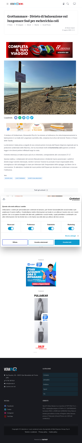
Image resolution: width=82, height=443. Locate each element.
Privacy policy (43, 432)
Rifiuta (15, 242)
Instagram (10, 413)
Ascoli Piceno (47, 25)
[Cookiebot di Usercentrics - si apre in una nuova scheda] (71, 199)
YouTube (10, 416)
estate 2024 (8, 178)
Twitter (9, 409)
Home (10, 25)
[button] (68, 4)
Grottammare (20, 178)
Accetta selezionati (41, 242)
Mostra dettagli (70, 236)
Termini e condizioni (31, 432)
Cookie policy (53, 432)
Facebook (10, 406)
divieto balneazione (35, 178)
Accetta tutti (67, 242)
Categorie (20, 25)
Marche (37, 25)
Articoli (29, 25)
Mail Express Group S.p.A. (61, 429)
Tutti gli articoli (40, 190)
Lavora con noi (11, 386)
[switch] (31, 228)
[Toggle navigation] (7, 3)
